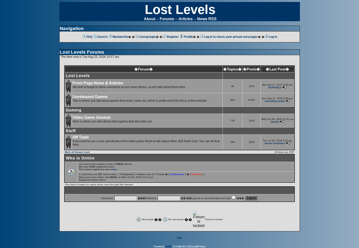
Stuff (71, 131)
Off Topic (81, 137)
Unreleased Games (90, 97)
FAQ (89, 37)
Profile (188, 37)
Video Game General (91, 117)
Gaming (74, 110)
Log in (273, 37)
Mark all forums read (77, 152)
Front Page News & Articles (98, 83)
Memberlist (120, 37)
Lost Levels (180, 9)
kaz (115, 169)
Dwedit (275, 121)
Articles (186, 19)
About (149, 19)
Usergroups (147, 37)
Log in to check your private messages (231, 37)
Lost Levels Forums (82, 52)
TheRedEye (275, 87)
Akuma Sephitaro (274, 143)
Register (173, 37)
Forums (167, 19)
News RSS (207, 19)
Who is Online (80, 158)
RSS (179, 238)
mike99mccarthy (275, 101)
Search (102, 37)
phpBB (168, 246)
